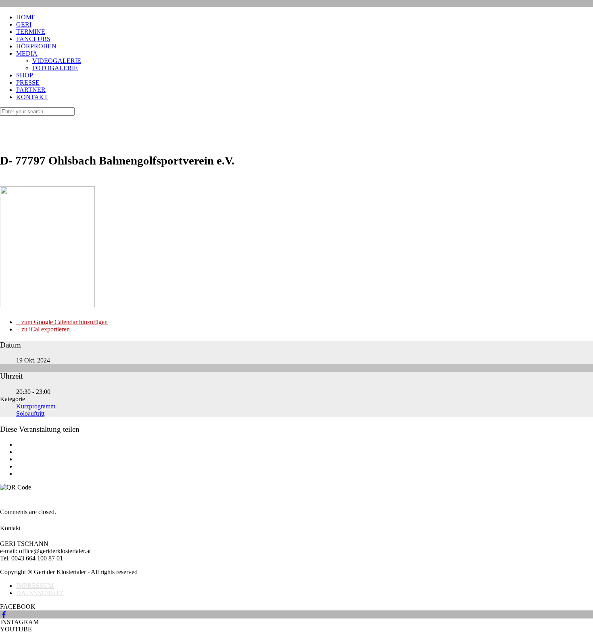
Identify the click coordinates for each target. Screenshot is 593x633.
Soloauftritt (30, 413)
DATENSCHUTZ (40, 592)
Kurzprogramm (35, 406)
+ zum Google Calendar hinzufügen (62, 322)
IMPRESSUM (35, 585)
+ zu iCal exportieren (43, 329)
